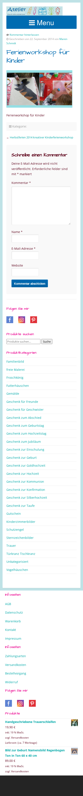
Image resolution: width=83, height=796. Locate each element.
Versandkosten (15, 665)
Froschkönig (14, 377)
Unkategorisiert (17, 562)
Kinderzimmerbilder (20, 522)
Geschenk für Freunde (22, 402)
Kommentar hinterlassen (24, 34)
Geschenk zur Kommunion (25, 481)
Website (17, 265)
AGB (8, 604)
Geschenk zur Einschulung (25, 449)
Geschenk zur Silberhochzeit (26, 497)
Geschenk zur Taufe (20, 506)
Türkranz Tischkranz (20, 554)
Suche (47, 341)
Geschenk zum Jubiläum (23, 442)
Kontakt (10, 630)
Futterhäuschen (17, 386)
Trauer (11, 546)
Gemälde (12, 393)
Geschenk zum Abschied (23, 418)
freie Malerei (15, 370)
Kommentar (21, 183)
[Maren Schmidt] (34, 11)
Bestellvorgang (15, 673)
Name (17, 232)
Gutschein (13, 514)
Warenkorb (13, 621)
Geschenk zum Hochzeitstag (26, 433)
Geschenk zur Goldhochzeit (25, 465)
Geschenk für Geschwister (25, 410)
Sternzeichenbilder (20, 538)
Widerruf (11, 682)
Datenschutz (14, 612)
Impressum (13, 638)
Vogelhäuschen (17, 570)
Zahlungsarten (15, 656)
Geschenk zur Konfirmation (25, 490)
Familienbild (15, 361)
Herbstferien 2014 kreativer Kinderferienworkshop (41, 137)
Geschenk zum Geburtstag (25, 426)
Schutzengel (15, 530)
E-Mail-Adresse (23, 248)
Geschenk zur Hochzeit (22, 474)
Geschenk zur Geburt (21, 458)
